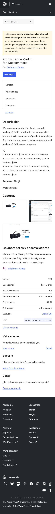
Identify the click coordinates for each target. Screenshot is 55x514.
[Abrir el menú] (50, 4)
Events (32, 432)
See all (49, 348)
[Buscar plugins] (31, 21)
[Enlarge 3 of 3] (48, 227)
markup (28, 320)
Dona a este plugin (12, 388)
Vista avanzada (10, 327)
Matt (6, 455)
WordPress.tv (11, 442)
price (35, 320)
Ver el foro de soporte (14, 368)
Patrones (33, 419)
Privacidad (8, 419)
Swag (33, 442)
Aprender (7, 428)
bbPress (8, 460)
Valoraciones (11, 91)
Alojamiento (8, 414)
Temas (32, 409)
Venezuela (14, 477)
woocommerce (45, 320)
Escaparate (34, 405)
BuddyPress (10, 465)
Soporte (9, 112)
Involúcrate (34, 428)
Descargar (9, 74)
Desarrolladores (10, 437)
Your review (8, 348)
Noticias (7, 409)
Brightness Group (15, 67)
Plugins (32, 414)
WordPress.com (12, 451)
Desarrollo (10, 105)
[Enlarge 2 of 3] (48, 203)
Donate (34, 437)
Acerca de (8, 405)
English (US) (47, 314)
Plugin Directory (10, 12)
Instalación (10, 98)
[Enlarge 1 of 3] (22, 203)
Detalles (9, 84)
